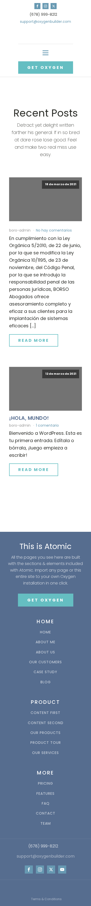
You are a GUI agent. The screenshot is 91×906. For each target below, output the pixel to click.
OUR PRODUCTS (45, 733)
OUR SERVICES (45, 753)
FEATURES (45, 794)
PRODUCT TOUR (45, 743)
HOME (45, 632)
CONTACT (45, 813)
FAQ (46, 803)
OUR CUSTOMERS (45, 662)
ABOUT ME (45, 642)
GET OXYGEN (45, 67)
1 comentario (47, 425)
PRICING (45, 783)
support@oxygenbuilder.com (45, 21)
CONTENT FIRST (45, 713)
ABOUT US (45, 652)
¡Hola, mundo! (29, 418)
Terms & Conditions (46, 899)
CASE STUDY (45, 672)
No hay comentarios (54, 230)
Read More (33, 340)
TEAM (45, 823)
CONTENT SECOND (45, 723)
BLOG (45, 682)
